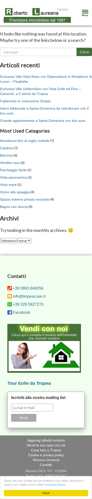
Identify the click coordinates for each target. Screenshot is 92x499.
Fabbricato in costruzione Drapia (25, 101)
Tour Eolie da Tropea (29, 383)
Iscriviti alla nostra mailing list (38, 398)
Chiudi (46, 493)
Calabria (6, 148)
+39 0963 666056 (28, 288)
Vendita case (10, 163)
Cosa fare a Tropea (46, 450)
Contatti (46, 465)
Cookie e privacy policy (46, 455)
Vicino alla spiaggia (15, 192)
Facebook (21, 312)
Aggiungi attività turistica (46, 440)
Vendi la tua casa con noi (46, 445)
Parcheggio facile (13, 170)
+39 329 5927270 (28, 304)
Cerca (84, 52)
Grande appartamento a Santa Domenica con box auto (42, 121)
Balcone (6, 155)
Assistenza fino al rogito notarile (24, 141)
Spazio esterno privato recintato (24, 199)
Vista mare (8, 185)
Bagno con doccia (14, 207)
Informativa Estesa (55, 484)
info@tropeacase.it (29, 296)
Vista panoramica (13, 177)
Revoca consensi (46, 460)
